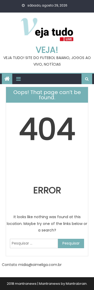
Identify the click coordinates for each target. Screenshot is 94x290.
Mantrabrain (76, 283)
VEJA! (47, 50)
